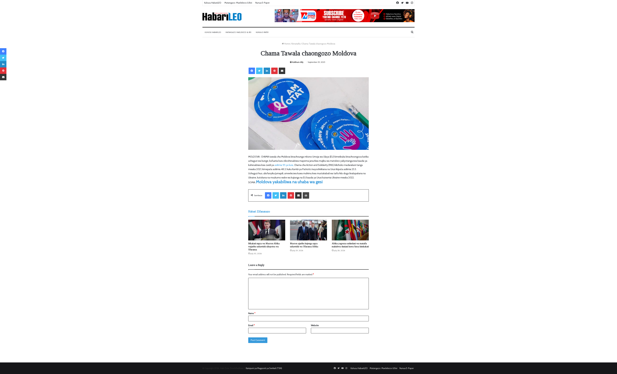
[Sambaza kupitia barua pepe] (282, 71)
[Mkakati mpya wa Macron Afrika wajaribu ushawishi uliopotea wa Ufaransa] (266, 230)
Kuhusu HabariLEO (212, 2)
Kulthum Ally (297, 62)
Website (315, 325)
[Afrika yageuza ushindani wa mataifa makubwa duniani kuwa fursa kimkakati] (350, 230)
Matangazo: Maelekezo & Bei (238, 2)
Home (287, 43)
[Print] (306, 195)
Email (251, 325)
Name (251, 313)
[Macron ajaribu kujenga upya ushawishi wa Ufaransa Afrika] (308, 230)
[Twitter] (259, 71)
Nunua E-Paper (262, 2)
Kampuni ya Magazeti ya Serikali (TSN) (264, 368)
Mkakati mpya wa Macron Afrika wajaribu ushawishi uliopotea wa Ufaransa (264, 246)
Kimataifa (296, 43)
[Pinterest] (274, 71)
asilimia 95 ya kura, (284, 165)
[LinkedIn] (267, 71)
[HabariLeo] (221, 16)
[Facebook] (252, 71)
